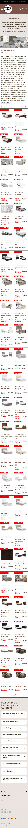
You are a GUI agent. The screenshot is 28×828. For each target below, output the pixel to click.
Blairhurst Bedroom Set (6, 364)
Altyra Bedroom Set (6, 172)
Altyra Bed (18, 149)
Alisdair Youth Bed (6, 149)
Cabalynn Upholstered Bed (6, 461)
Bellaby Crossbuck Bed (20, 316)
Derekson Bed (19, 661)
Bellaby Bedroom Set (6, 316)
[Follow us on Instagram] (7, 812)
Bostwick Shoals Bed (5, 389)
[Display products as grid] (23, 106)
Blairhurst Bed (19, 340)
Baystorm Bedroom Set (6, 243)
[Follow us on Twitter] (5, 812)
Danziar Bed (4, 636)
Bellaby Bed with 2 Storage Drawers (20, 292)
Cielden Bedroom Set (6, 538)
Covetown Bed (5, 564)
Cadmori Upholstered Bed (20, 461)
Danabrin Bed (5, 612)
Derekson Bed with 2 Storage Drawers (7, 685)
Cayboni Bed (4, 488)
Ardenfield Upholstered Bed (20, 195)
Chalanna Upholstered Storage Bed (4, 513)
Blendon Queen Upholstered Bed (20, 364)
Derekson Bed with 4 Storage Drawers (20, 685)
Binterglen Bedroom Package (6, 340)
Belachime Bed (5, 267)
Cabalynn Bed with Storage (6, 437)
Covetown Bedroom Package (21, 564)
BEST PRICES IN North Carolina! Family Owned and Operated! (14, 2)
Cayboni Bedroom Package (20, 488)
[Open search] (20, 9)
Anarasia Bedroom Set (6, 195)
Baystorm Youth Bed (19, 243)
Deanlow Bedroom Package (6, 661)
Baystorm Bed (19, 218)
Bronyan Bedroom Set (20, 413)
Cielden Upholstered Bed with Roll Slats (20, 539)
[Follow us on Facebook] (2, 812)
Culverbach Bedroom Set (19, 589)
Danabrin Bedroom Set (20, 613)
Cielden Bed (18, 512)
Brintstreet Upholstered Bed (20, 389)
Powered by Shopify (6, 825)
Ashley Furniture (5, 123)
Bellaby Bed (4, 291)
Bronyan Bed (4, 412)
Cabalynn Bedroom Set (20, 437)
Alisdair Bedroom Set (20, 126)
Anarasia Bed (19, 172)
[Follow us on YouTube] (10, 812)
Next (24, 695)
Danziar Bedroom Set (20, 637)
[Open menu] (2, 9)
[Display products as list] (26, 106)
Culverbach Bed (5, 588)
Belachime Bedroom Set (21, 268)
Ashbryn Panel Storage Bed (5, 219)
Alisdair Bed (4, 125)
